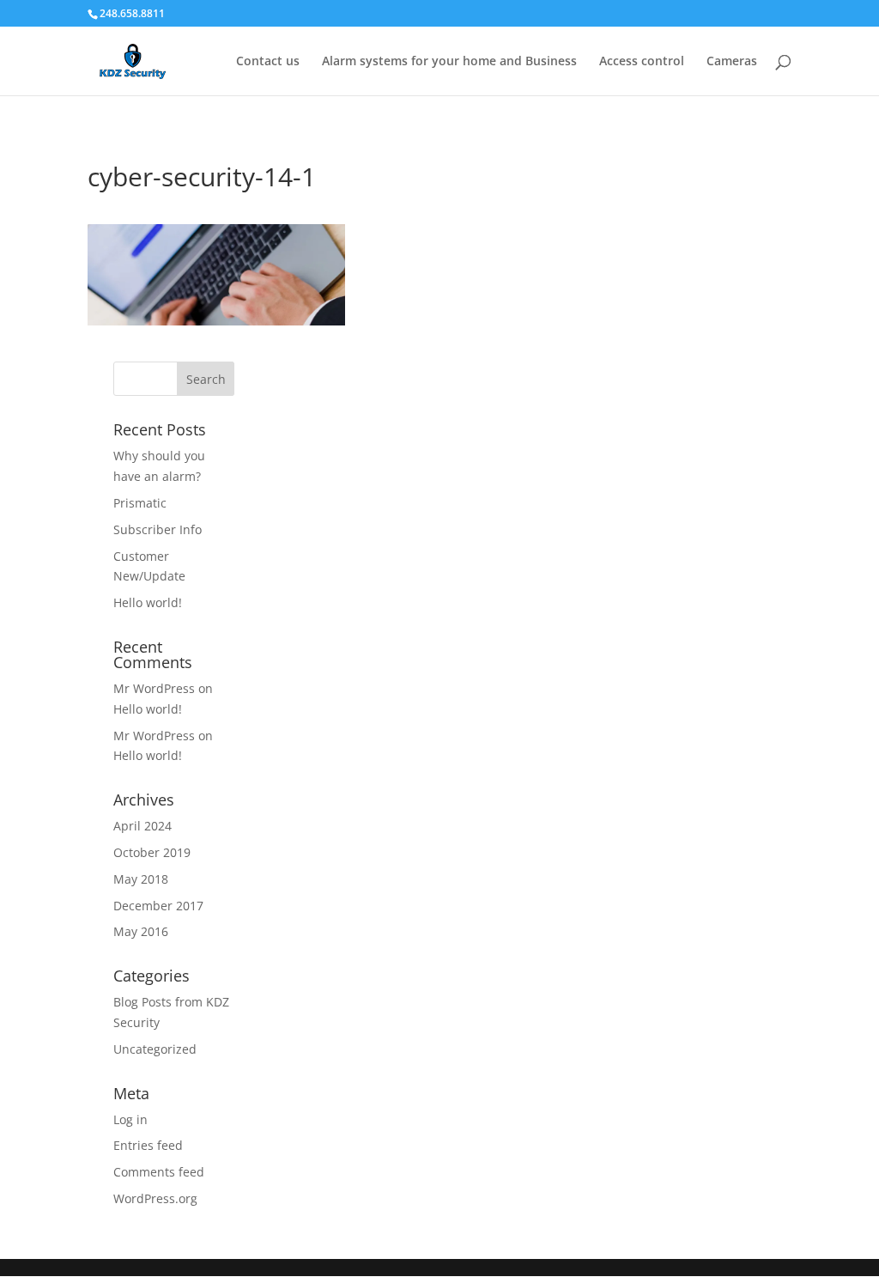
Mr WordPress (154, 688)
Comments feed (158, 1172)
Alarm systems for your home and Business (449, 62)
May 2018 (140, 879)
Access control (641, 62)
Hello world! (147, 602)
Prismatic (140, 503)
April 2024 (142, 826)
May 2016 (140, 931)
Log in (130, 1119)
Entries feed (148, 1145)
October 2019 (152, 852)
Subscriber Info (157, 529)
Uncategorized (155, 1049)
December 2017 (158, 905)
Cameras (731, 62)
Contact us (268, 62)
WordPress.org (155, 1198)
